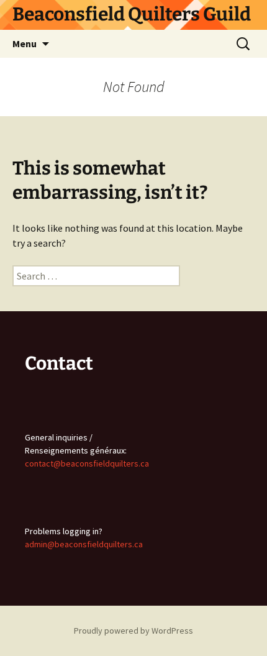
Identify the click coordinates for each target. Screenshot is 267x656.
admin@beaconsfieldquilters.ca (84, 544)
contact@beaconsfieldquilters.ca (87, 463)
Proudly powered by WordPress (133, 630)
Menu (24, 43)
